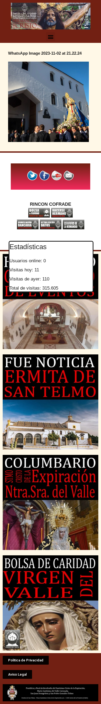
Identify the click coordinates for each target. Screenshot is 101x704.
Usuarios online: (26, 260)
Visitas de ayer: (25, 279)
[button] (50, 36)
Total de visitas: (25, 288)
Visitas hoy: (21, 269)
